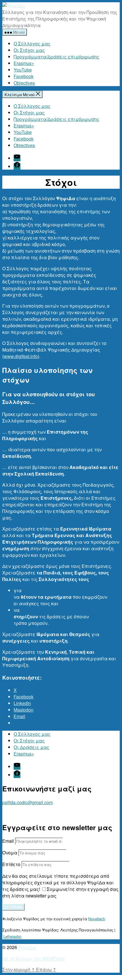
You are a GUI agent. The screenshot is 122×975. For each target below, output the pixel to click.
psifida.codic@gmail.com (27, 802)
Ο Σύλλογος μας (32, 43)
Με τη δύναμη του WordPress (33, 958)
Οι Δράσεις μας (31, 747)
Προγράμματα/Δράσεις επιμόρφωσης (56, 56)
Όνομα (9, 852)
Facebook (23, 76)
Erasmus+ (24, 63)
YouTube (23, 69)
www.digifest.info (21, 356)
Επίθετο (11, 864)
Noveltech (96, 918)
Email (8, 841)
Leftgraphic (12, 936)
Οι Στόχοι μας (29, 50)
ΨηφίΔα (27, 947)
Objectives (24, 83)
